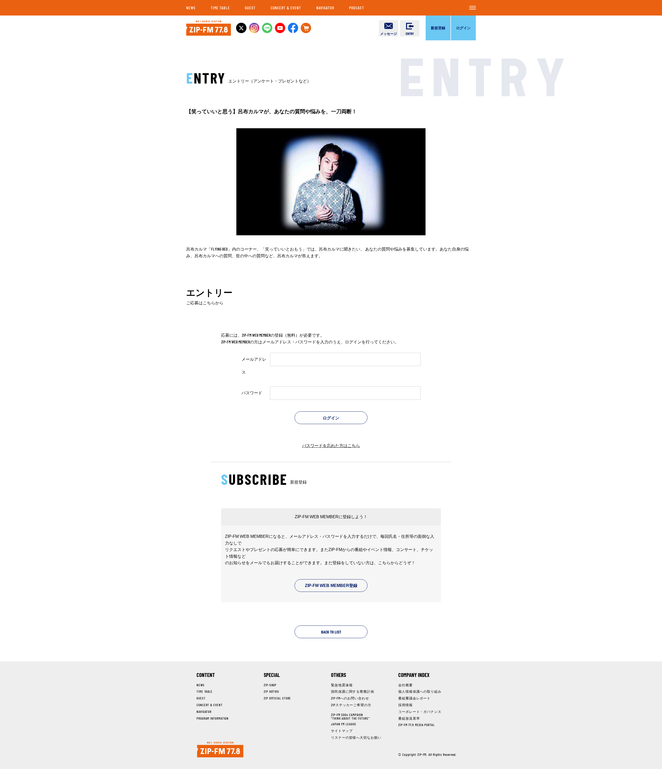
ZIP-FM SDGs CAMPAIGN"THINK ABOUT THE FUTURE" (350, 716)
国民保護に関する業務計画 (352, 691)
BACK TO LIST (331, 631)
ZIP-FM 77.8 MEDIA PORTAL (416, 725)
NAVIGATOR (325, 7)
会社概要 (405, 685)
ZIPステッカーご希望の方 (351, 705)
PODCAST (356, 7)
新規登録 (438, 28)
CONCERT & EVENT (286, 7)
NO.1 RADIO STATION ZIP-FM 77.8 (208, 28)
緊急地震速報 (341, 685)
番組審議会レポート (414, 698)
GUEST (250, 7)
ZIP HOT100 (271, 691)
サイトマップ (341, 731)
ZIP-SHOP (270, 685)
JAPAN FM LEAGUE (343, 724)
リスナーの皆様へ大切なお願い (356, 737)
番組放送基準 (409, 718)
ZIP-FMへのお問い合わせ (350, 698)
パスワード (252, 392)
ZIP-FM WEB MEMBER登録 (331, 585)
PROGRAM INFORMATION (213, 718)
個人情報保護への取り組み (419, 691)
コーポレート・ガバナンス (419, 712)
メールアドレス (254, 365)
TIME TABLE (220, 7)
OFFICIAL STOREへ (306, 28)
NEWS (190, 7)
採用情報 (405, 705)
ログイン (463, 28)
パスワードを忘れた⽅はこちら (331, 445)
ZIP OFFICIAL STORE (277, 698)
